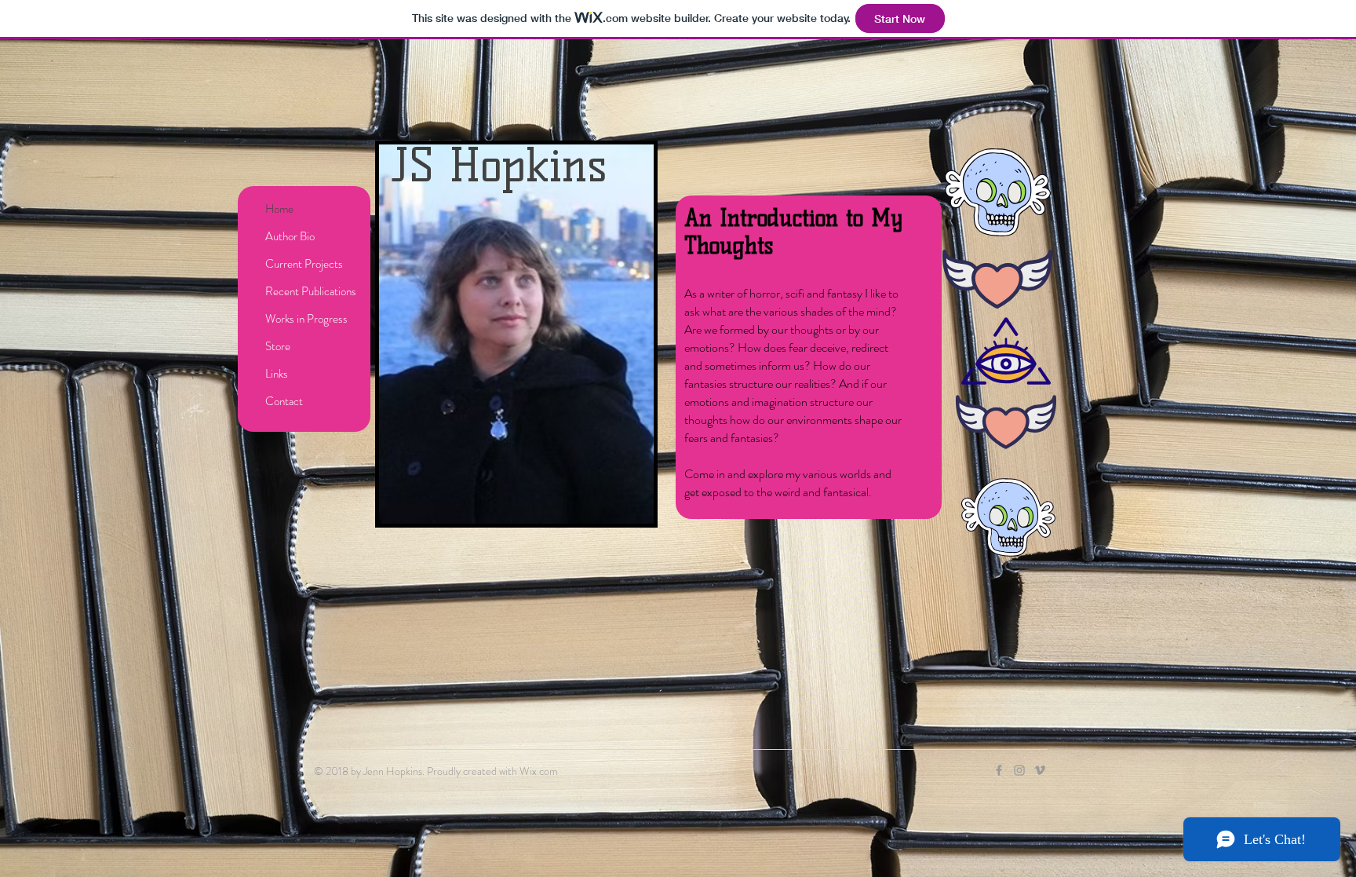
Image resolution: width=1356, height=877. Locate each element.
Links (276, 373)
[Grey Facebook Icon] (999, 770)
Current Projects (304, 263)
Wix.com (538, 771)
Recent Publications (310, 291)
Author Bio (290, 236)
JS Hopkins (499, 165)
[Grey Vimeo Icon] (1040, 770)
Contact (284, 401)
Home (279, 208)
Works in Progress (306, 318)
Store (277, 346)
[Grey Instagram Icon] (1019, 770)
